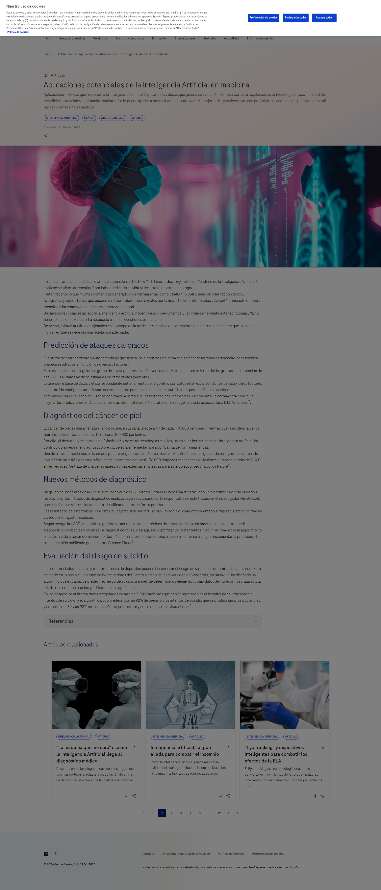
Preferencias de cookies (263, 17)
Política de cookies (17, 32)
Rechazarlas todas (295, 17)
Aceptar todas (324, 17)
